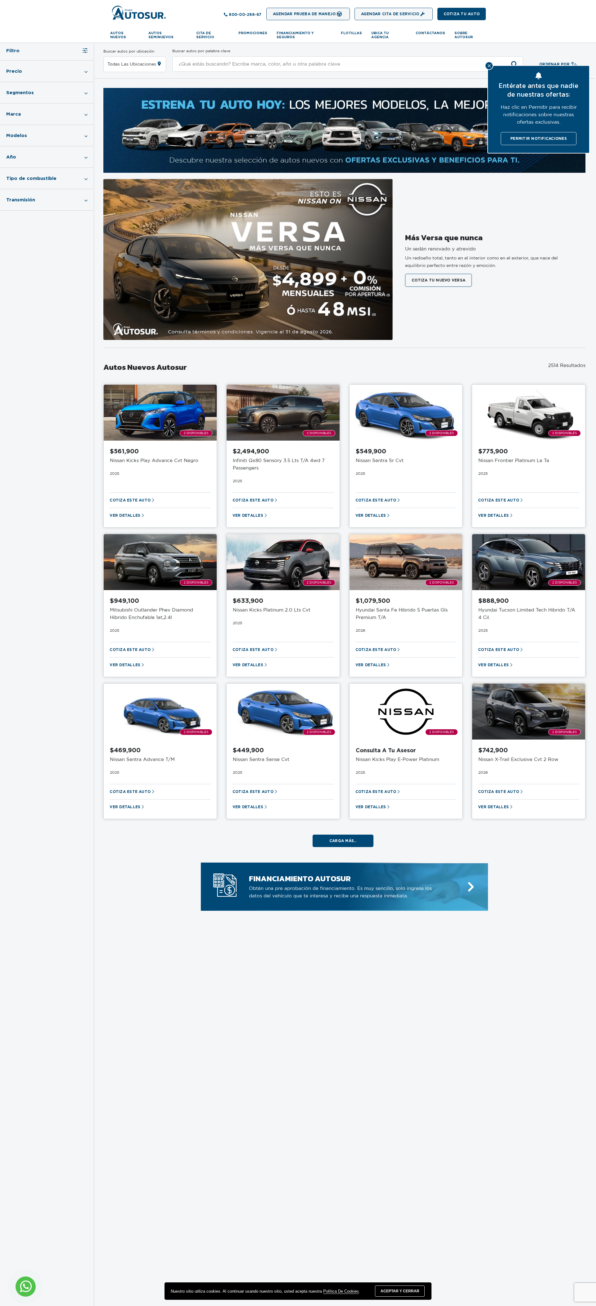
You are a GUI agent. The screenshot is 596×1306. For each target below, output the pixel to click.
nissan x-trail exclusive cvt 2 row (518, 759)
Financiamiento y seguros (295, 35)
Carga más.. (343, 841)
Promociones (252, 33)
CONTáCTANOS (430, 33)
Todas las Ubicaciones (131, 64)
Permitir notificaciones (538, 138)
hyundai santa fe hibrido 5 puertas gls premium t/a (402, 614)
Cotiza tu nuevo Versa (438, 280)
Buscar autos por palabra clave (201, 51)
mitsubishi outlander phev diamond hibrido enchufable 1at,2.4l (151, 614)
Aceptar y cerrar (400, 1291)
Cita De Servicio (205, 35)
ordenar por (554, 64)
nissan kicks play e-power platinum (397, 759)
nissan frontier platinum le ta (513, 460)
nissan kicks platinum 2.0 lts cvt (271, 610)
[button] (461, 14)
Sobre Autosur (463, 35)
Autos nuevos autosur (145, 367)
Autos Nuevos (118, 35)
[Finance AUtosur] (471, 887)
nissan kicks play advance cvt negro (154, 460)
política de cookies (341, 1291)
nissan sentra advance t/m (142, 759)
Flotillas (351, 33)
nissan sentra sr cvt (380, 460)
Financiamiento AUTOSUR (300, 878)
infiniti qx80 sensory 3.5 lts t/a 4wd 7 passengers (279, 464)
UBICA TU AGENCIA (380, 35)
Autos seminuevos (161, 35)
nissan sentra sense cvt (261, 759)
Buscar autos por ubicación (128, 51)
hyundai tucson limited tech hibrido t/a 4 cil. (526, 614)
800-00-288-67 (245, 14)
